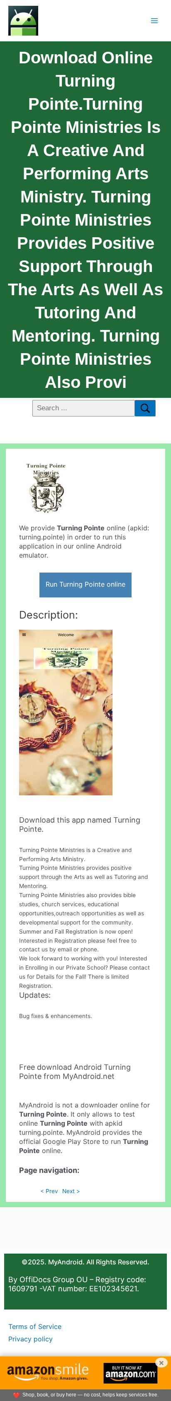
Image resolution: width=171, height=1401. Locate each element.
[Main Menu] (154, 20)
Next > (71, 1191)
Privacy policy (30, 1339)
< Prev (49, 1191)
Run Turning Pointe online (85, 584)
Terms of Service (34, 1326)
